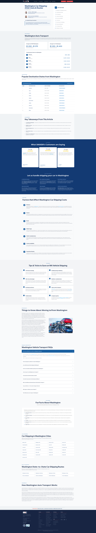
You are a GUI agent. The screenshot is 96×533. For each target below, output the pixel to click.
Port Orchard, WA (38, 449)
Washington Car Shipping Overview (61, 10)
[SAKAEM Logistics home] (26, 1)
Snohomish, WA (38, 454)
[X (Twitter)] (66, 519)
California (30, 88)
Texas (30, 90)
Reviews (39, 517)
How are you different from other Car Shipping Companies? (48, 351)
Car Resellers (47, 523)
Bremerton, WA (51, 442)
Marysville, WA (51, 447)
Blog (50, 1)
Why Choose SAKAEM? (59, 18)
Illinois (30, 110)
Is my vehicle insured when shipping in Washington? (48, 365)
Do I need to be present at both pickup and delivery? (48, 379)
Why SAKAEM (53, 1)
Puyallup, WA (64, 449)
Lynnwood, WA (38, 447)
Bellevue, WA (24, 442)
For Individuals (41, 1)
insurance (47, 187)
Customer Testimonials (59, 16)
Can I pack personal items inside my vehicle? (48, 375)
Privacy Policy (54, 524)
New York (30, 105)
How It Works (35, 1)
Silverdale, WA (24, 454)
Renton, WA (37, 452)
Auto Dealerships (55, 516)
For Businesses (46, 1)
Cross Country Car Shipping (41, 524)
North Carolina (31, 100)
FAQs (39, 516)
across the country (61, 206)
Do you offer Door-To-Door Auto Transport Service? (48, 385)
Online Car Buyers (48, 516)
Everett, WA (64, 442)
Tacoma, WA (64, 454)
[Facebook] (61, 519)
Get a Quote (63, 1)
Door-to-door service (61, 187)
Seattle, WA (64, 452)
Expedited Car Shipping (63, 517)
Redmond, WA (24, 452)
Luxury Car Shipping (48, 522)
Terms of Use (54, 523)
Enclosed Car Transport (63, 516)
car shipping (61, 298)
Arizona (30, 95)
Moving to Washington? (59, 24)
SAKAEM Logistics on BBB (56, 508)
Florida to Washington (52, 475)
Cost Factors (58, 20)
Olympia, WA (24, 449)
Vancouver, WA (24, 457)
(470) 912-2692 (70, 1)
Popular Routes (40, 523)
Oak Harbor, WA (64, 447)
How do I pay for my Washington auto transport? (48, 372)
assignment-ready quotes (27, 181)
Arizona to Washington (25, 475)
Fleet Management (55, 517)
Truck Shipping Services (48, 517)
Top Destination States (59, 12)
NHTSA (61, 508)
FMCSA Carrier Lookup (40, 508)
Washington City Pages (59, 28)
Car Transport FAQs (59, 26)
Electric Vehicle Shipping (48, 524)
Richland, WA (51, 452)
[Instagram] (63, 519)
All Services (40, 522)
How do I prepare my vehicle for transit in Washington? (48, 361)
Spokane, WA (51, 454)
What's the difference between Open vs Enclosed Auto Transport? (48, 382)
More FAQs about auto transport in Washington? (48, 392)
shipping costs (36, 206)
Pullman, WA (50, 449)
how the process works (51, 355)
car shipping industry (33, 354)
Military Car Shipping (48, 518)
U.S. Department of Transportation (48, 508)
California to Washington (39, 475)
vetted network (49, 181)
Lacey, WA (23, 447)
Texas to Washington (65, 475)
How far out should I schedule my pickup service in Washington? (48, 368)
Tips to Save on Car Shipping (60, 22)
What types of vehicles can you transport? (48, 389)
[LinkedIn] (64, 519)
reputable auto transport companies (63, 297)
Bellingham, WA (38, 442)
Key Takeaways (58, 14)
